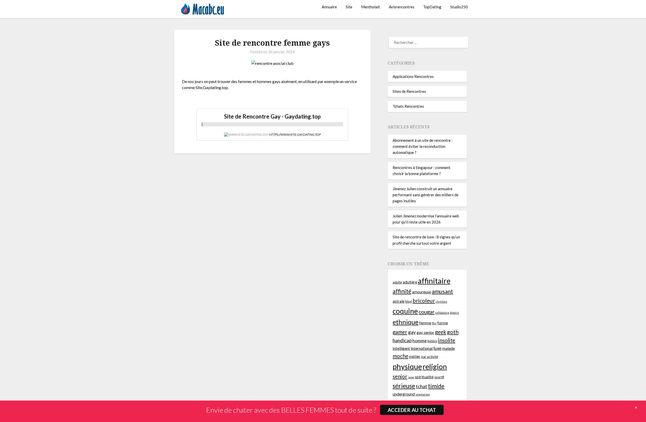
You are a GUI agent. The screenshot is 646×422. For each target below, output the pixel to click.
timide (436, 385)
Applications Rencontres (413, 76)
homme (419, 340)
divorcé (454, 312)
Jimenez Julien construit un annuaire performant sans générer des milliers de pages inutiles (426, 194)
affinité (402, 291)
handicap (402, 340)
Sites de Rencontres (409, 91)
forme (442, 323)
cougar (427, 312)
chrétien (441, 301)
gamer (400, 332)
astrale (399, 301)
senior (400, 376)
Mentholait (370, 7)
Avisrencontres (401, 7)
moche (400, 356)
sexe (411, 377)
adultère (410, 282)
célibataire (442, 312)
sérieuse (404, 385)
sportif (439, 377)
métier (414, 356)
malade (448, 348)
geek (440, 332)
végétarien (423, 394)
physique (407, 366)
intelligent (401, 348)
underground (404, 394)
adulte (397, 282)
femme (425, 323)
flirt (434, 323)
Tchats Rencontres (408, 106)
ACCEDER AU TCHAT (412, 410)
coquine (405, 311)
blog (408, 301)
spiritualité (424, 377)
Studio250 (459, 7)
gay (412, 332)
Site (349, 7)
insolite (446, 340)
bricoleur (424, 300)
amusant (442, 291)
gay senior (425, 332)
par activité (429, 357)
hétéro (432, 341)
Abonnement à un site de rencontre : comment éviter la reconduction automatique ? (422, 146)
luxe (437, 348)
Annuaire (329, 7)
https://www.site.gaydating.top (294, 134)
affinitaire (434, 280)
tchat (421, 386)
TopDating (432, 7)
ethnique (405, 322)
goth (453, 331)
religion (435, 366)
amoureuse (421, 292)
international (422, 348)
